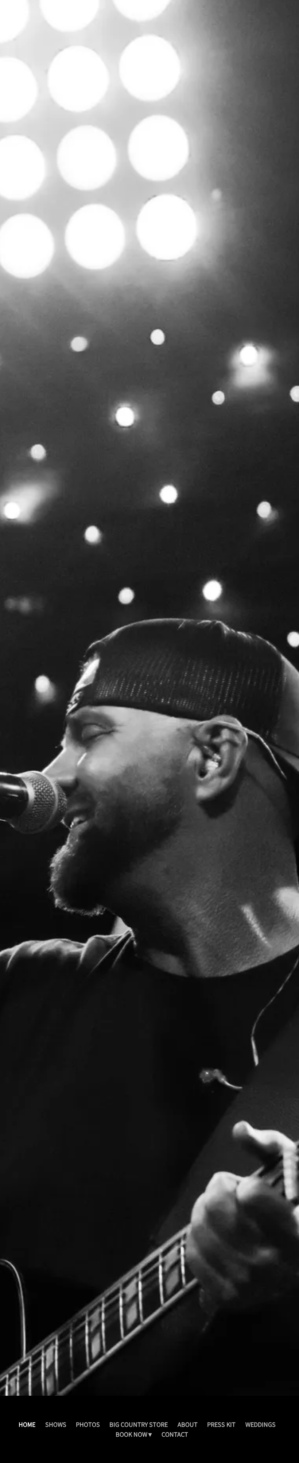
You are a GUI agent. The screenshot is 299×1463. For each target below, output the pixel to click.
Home (27, 1424)
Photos (88, 1424)
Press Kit (221, 1424)
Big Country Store (138, 1424)
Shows (55, 1424)
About (188, 1424)
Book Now (131, 1434)
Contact (175, 1434)
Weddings (260, 1424)
